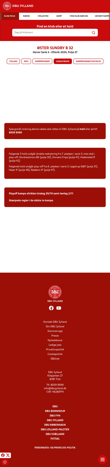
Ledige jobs (55, 345)
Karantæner (62, 61)
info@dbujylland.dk (55, 388)
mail (82, 129)
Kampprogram (42, 61)
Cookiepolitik (55, 354)
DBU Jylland (55, 420)
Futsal (55, 439)
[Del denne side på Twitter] (8, 455)
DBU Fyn (55, 416)
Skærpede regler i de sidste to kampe (31, 200)
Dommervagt (55, 331)
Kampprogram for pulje (88, 61)
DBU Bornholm (55, 411)
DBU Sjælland (55, 434)
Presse (55, 336)
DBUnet (55, 359)
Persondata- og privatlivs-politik (55, 448)
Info (26, 61)
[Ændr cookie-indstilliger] (4, 462)
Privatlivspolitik (55, 349)
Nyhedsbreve (55, 340)
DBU (55, 406)
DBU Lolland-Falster (55, 429)
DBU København (55, 425)
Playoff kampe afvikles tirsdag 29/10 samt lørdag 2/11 (41, 193)
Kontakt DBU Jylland (55, 322)
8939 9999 (15, 132)
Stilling (13, 61)
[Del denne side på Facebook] (3, 455)
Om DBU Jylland (55, 326)
